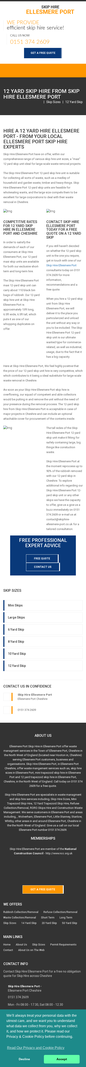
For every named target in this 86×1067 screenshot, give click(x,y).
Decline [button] (24, 1059)
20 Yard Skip (49, 923)
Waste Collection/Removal (19, 917)
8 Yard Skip (16, 641)
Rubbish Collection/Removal (20, 912)
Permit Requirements (63, 944)
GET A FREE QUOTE (43, 52)
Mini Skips (15, 605)
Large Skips (16, 617)
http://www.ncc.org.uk (59, 853)
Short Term (47, 917)
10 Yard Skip (17, 653)
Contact (8, 950)
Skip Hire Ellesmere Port (61, 265)
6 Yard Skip (16, 629)
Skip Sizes (53, 102)
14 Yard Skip (29, 923)
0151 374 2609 (30, 42)
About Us (21, 944)
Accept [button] (61, 1059)
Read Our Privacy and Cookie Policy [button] (35, 1048)
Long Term (66, 917)
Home (7, 944)
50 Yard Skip (69, 923)
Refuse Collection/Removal (60, 912)
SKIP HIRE (50, 10)
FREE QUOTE (42, 558)
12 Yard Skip (74, 102)
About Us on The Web (31, 950)
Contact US (42, 566)
